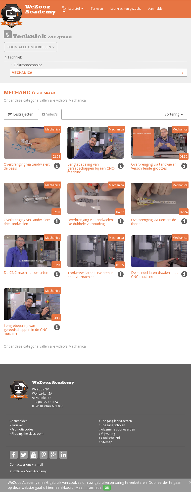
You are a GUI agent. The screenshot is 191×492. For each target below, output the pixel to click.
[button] (174, 114)
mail (40, 464)
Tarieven (97, 8)
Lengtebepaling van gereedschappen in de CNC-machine (26, 329)
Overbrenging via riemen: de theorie (153, 221)
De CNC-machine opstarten (26, 272)
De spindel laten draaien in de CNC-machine (155, 274)
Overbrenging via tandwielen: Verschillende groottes (154, 166)
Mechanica (21, 72)
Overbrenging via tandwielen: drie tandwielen (27, 221)
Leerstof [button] (74, 8)
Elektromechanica (27, 64)
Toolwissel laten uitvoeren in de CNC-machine (90, 274)
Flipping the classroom (27, 433)
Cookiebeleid (110, 438)
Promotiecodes (22, 429)
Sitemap (106, 442)
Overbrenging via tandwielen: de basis (27, 166)
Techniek (14, 57)
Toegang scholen (112, 425)
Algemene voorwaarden (117, 429)
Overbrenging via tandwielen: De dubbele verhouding (90, 221)
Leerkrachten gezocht (125, 8)
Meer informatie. (88, 487)
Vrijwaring (107, 433)
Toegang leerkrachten (116, 421)
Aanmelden (156, 8)
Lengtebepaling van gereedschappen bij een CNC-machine (91, 168)
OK (107, 488)
